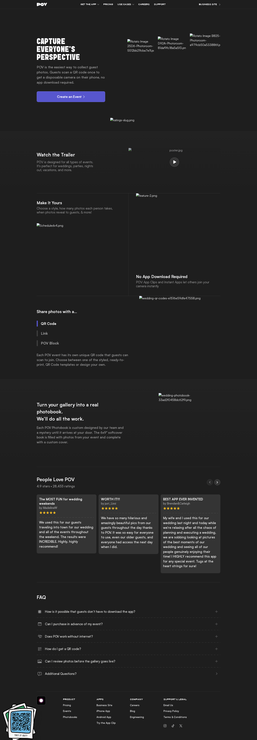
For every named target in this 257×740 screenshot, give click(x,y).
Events (67, 711)
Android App (104, 717)
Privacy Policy (171, 711)
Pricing (67, 705)
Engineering (137, 717)
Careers (134, 705)
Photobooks (70, 717)
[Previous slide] (210, 482)
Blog (132, 711)
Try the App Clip (106, 722)
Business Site (104, 705)
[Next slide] (217, 482)
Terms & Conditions (175, 717)
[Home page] (42, 4)
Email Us (168, 705)
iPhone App (103, 711)
